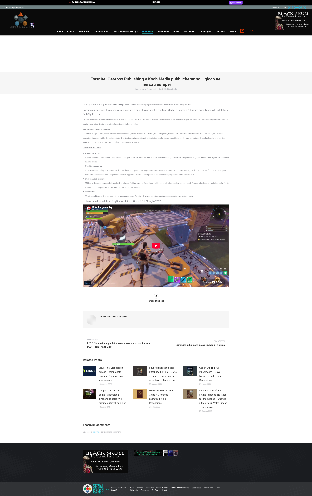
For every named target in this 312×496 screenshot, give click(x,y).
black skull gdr (250, 31)
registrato (96, 432)
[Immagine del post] (89, 371)
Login (284, 8)
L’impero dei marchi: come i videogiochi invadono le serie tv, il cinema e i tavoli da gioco (112, 396)
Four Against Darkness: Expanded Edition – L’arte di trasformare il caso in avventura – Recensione (163, 374)
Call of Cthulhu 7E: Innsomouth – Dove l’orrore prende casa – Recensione (211, 374)
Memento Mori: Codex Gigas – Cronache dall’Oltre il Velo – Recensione (161, 396)
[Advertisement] (156, 54)
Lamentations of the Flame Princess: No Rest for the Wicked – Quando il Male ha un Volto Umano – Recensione (213, 399)
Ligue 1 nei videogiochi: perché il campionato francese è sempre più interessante (111, 374)
